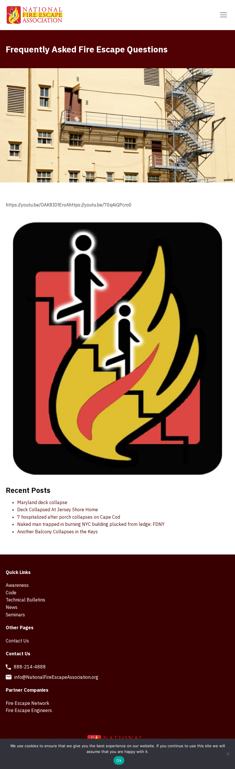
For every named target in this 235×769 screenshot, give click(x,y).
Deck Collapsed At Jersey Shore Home (57, 509)
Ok (119, 760)
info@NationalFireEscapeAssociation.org (56, 677)
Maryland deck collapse (42, 502)
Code (11, 592)
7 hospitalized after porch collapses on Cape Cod (68, 517)
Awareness (17, 585)
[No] (228, 754)
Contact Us (17, 641)
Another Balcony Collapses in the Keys (57, 531)
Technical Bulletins (25, 600)
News (11, 607)
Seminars (15, 614)
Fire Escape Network (27, 703)
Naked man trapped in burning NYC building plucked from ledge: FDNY (90, 524)
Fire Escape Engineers (29, 710)
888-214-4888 (30, 667)
